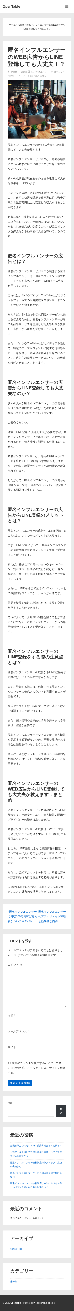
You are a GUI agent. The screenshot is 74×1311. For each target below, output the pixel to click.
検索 (10, 1103)
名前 (10, 1015)
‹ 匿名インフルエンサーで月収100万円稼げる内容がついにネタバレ (22, 916)
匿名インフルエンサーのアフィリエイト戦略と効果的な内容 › (52, 916)
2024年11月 (16, 1249)
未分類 (11, 76)
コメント (15, 964)
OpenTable (11, 6)
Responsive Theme (45, 1303)
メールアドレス (17, 1031)
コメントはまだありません (33, 76)
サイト (12, 1047)
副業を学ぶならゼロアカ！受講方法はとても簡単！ (36, 1145)
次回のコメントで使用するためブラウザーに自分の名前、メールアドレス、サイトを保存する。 (37, 1068)
